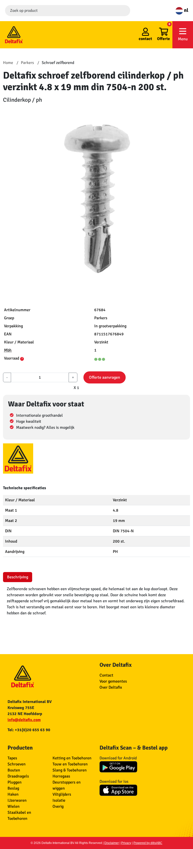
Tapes (12, 758)
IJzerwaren (17, 800)
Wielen (14, 806)
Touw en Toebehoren (70, 764)
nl (185, 10)
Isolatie (59, 800)
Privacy (126, 843)
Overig (58, 806)
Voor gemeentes (113, 681)
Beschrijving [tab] (17, 577)
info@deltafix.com (24, 719)
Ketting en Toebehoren (72, 758)
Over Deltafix (111, 687)
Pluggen (15, 782)
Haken (13, 794)
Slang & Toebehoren (70, 770)
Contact (106, 675)
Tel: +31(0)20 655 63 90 (29, 729)
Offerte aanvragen (104, 377)
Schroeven (17, 764)
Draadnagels (18, 776)
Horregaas (61, 776)
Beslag (13, 788)
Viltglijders (62, 794)
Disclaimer (111, 843)
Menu (183, 39)
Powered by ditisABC (147, 843)
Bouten (14, 770)
